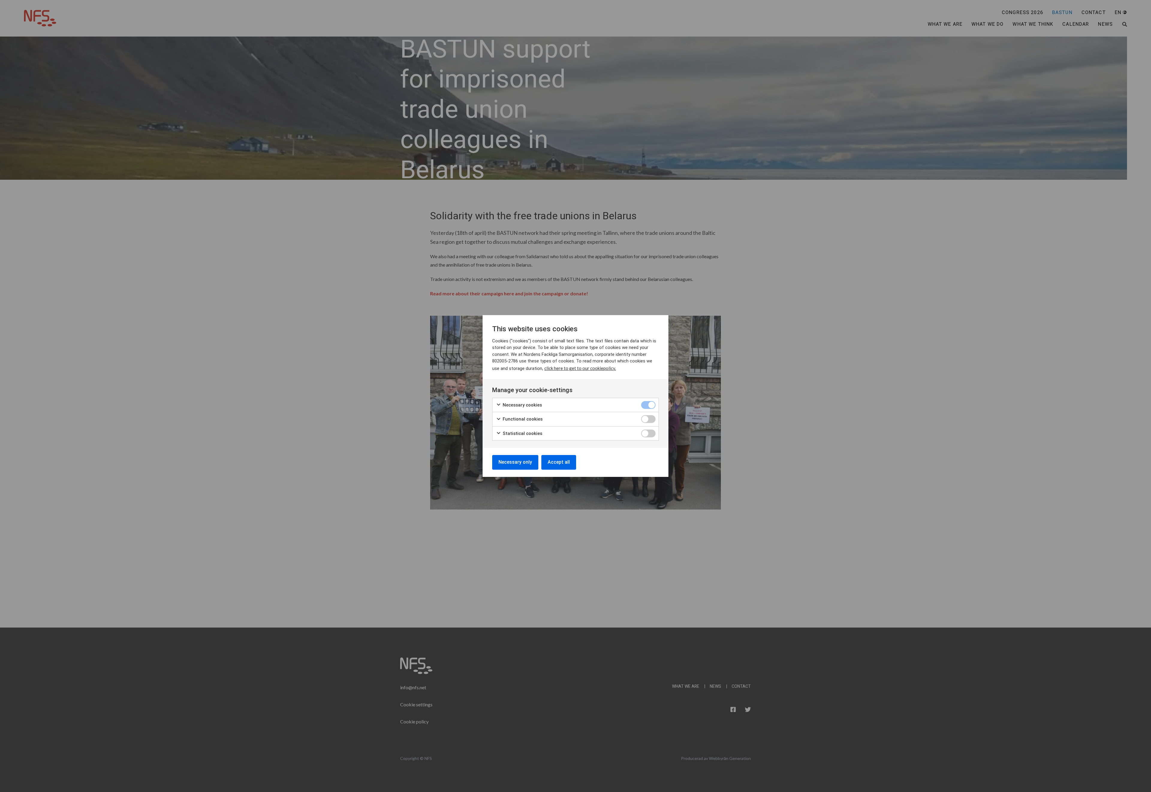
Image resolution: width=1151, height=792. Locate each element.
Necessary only (515, 462)
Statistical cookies (521, 433)
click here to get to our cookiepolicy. (580, 368)
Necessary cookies (521, 405)
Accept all (559, 462)
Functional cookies (522, 419)
